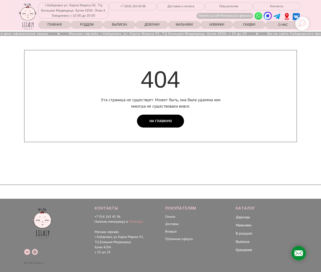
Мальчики (243, 225)
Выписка (242, 241)
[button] (133, 6)
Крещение (244, 249)
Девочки (243, 217)
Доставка (172, 224)
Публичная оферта (179, 239)
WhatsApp (136, 221)
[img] (287, 16)
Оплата (170, 216)
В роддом (244, 233)
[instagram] (35, 252)
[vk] (27, 252)
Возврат (171, 231)
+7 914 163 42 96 (108, 216)
